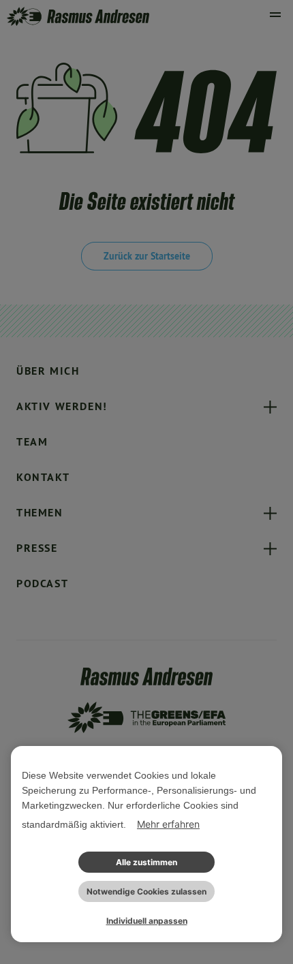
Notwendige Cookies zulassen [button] (146, 891)
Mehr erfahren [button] (168, 824)
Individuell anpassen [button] (146, 921)
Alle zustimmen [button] (146, 862)
